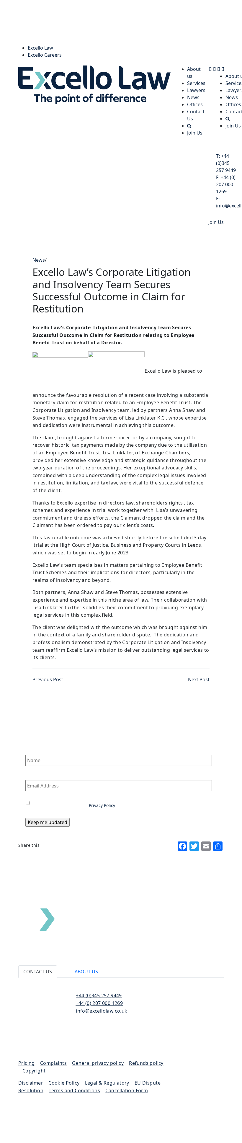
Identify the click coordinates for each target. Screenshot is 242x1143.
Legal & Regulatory (107, 1083)
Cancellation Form (126, 1090)
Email (32, 774)
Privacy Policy (102, 805)
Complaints (53, 1063)
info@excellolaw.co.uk (101, 1011)
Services (196, 83)
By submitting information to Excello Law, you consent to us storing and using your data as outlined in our (111, 802)
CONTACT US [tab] (37, 971)
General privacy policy (98, 1063)
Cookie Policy (63, 1083)
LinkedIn (59, 1037)
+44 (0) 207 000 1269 (226, 184)
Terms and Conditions (74, 1090)
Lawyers (196, 90)
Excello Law (40, 48)
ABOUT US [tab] (86, 971)
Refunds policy (146, 1063)
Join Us (194, 133)
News (193, 97)
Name (32, 749)
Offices (195, 104)
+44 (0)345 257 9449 (226, 163)
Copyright (34, 1070)
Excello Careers (45, 55)
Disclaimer (30, 1083)
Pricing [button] (26, 1063)
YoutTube (59, 1044)
